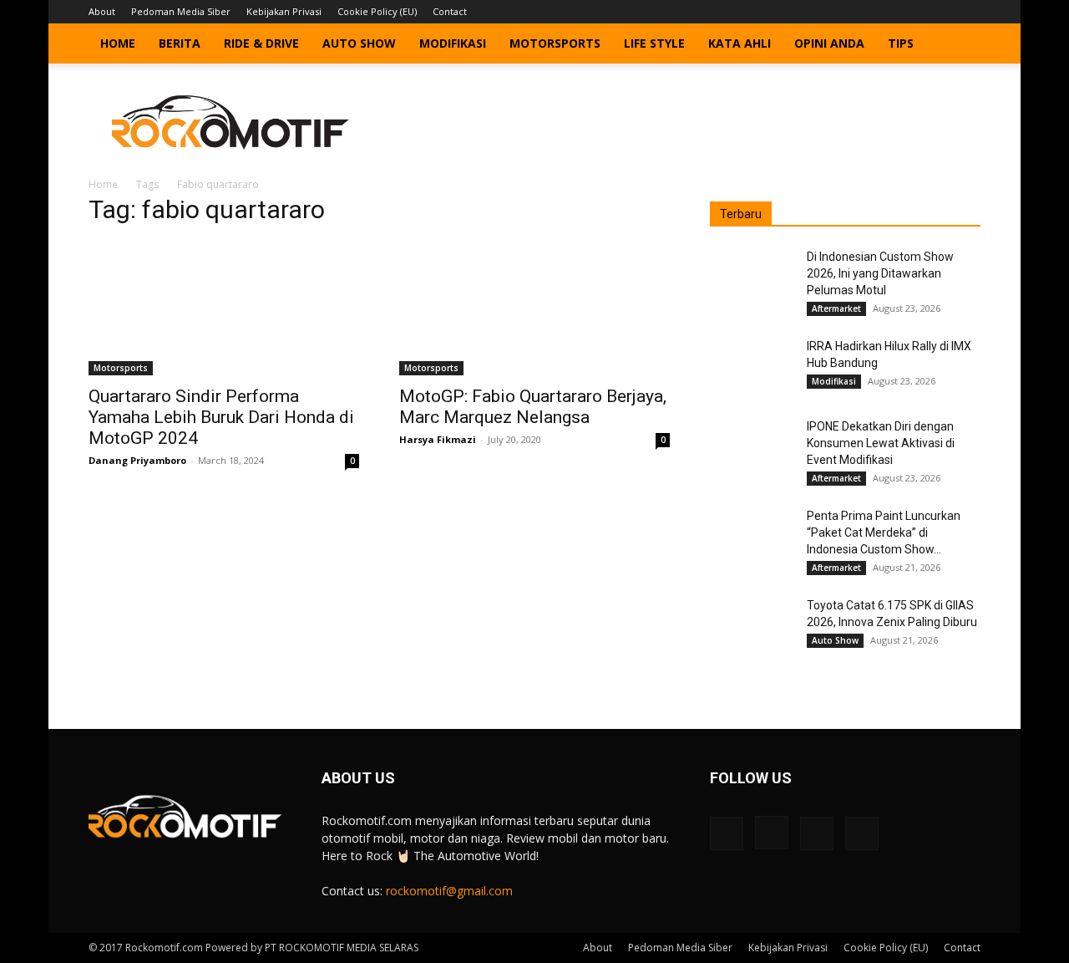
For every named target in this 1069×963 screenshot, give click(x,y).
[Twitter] (940, 11)
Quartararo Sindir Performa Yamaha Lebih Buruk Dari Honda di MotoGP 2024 (221, 417)
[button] (960, 45)
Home (117, 43)
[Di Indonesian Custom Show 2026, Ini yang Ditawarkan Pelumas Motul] (751, 277)
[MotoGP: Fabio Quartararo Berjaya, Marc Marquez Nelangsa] (534, 308)
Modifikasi (452, 43)
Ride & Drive (261, 43)
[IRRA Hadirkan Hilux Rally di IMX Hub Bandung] (751, 367)
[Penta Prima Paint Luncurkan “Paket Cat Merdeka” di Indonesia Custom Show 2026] (751, 536)
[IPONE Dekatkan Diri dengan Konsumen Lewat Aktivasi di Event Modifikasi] (751, 447)
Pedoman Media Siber (181, 11)
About (102, 11)
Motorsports (554, 43)
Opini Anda (829, 43)
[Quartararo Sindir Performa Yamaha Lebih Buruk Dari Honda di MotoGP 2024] (224, 308)
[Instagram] (912, 11)
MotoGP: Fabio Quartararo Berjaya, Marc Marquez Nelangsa (532, 406)
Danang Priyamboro (137, 460)
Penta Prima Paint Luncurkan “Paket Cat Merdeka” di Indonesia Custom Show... (883, 532)
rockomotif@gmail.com (449, 891)
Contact (450, 11)
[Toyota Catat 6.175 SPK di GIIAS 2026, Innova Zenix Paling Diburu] (751, 626)
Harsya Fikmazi (437, 439)
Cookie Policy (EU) (377, 11)
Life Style (654, 43)
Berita (179, 43)
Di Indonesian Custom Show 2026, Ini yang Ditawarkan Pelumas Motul (880, 273)
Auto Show (359, 43)
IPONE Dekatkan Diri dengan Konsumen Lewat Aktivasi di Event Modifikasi (881, 443)
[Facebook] (885, 11)
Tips (901, 43)
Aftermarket (836, 308)
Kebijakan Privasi (284, 11)
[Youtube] (967, 11)
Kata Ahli (739, 43)
